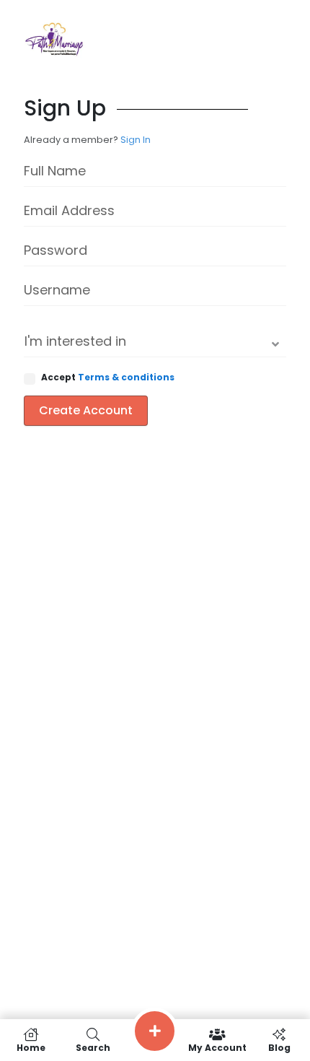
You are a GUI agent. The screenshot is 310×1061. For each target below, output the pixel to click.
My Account (217, 1047)
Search (93, 1047)
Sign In (135, 140)
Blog (279, 1047)
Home (31, 1047)
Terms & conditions (126, 377)
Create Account (86, 410)
